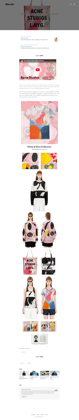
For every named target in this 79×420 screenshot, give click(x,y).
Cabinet (42, 414)
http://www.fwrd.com (24, 36)
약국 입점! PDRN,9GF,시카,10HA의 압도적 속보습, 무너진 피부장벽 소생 (34, 48)
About (46, 414)
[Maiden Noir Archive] (10, 4)
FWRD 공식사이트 (24, 38)
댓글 (20, 385)
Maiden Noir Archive (26, 389)
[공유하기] (23, 363)
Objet (38, 414)
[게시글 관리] (25, 363)
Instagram (33, 414)
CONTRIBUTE (23, 352)
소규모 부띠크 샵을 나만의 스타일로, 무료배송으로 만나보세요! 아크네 (34, 39)
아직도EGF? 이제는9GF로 (26, 46)
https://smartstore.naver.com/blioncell (27, 44)
